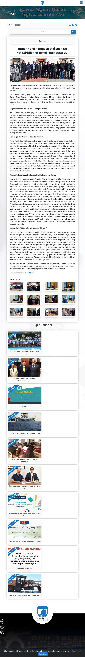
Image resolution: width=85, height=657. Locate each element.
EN (2, 621)
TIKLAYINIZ (29, 273)
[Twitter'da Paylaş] (76, 25)
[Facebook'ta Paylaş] (73, 25)
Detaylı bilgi (76, 651)
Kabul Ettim (43, 654)
